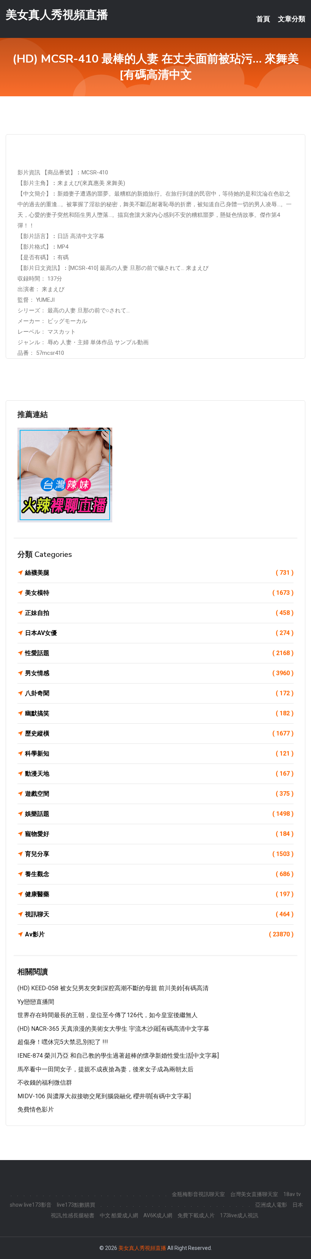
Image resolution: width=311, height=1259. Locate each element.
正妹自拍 (159, 612)
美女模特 (159, 592)
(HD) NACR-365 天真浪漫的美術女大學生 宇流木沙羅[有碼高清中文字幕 (113, 1028)
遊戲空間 (159, 793)
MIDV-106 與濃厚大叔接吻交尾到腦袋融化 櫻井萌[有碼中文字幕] (104, 1096)
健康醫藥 (159, 894)
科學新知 (159, 753)
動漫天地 (159, 773)
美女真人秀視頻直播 (57, 14)
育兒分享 (159, 854)
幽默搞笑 (159, 713)
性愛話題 (159, 653)
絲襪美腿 (159, 572)
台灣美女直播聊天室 (254, 1194)
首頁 (263, 19)
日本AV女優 (159, 633)
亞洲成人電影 (271, 1205)
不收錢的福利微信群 (44, 1082)
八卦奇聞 (159, 693)
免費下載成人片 (196, 1215)
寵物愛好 (159, 833)
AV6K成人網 (157, 1215)
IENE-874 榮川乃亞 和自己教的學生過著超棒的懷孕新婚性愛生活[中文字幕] (118, 1055)
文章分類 (291, 19)
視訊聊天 (159, 914)
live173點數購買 (76, 1205)
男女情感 (159, 673)
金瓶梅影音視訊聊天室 (198, 1194)
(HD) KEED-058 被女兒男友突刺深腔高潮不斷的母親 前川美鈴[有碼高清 (113, 988)
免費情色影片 (35, 1109)
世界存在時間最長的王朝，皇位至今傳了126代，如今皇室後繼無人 (107, 1015)
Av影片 (159, 934)
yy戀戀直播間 (35, 1001)
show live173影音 (31, 1205)
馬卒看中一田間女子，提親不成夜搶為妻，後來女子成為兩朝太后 (105, 1069)
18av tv (292, 1194)
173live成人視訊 (239, 1215)
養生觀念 (159, 874)
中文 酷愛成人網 (119, 1215)
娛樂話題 (159, 813)
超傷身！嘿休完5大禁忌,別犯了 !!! (62, 1042)
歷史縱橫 (159, 733)
